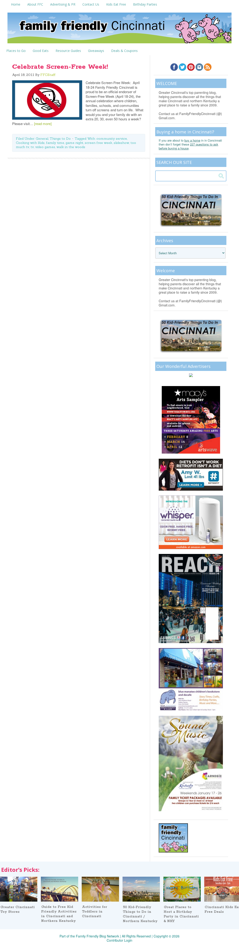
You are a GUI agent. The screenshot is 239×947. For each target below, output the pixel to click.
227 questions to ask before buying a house (188, 146)
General (42, 138)
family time (55, 143)
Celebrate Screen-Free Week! (60, 67)
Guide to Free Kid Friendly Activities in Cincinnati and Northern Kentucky (59, 914)
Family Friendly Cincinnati (119, 29)
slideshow (121, 143)
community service (111, 138)
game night (74, 143)
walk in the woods (70, 147)
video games (45, 147)
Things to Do (60, 138)
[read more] (43, 123)
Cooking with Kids (30, 143)
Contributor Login (119, 940)
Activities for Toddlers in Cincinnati (94, 911)
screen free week (98, 143)
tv (32, 147)
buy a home (192, 140)
